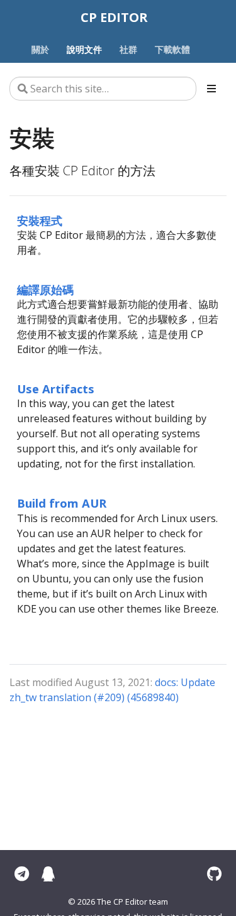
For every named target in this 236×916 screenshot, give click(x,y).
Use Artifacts (55, 388)
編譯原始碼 (45, 289)
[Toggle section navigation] (211, 88)
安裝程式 (39, 220)
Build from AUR (61, 503)
